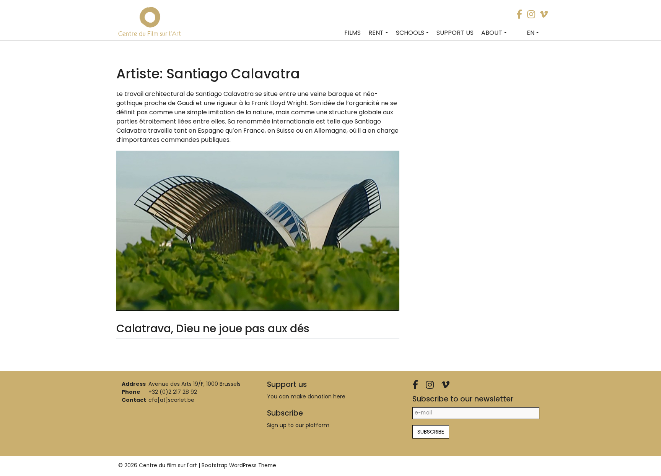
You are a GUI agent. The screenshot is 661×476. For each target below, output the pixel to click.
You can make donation (306, 396)
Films (352, 32)
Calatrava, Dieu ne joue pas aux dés (212, 328)
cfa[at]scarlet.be (171, 400)
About (491, 32)
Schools (410, 32)
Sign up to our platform (298, 425)
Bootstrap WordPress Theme (239, 465)
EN (530, 32)
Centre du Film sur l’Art (149, 33)
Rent (376, 32)
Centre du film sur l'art (168, 465)
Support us (455, 32)
